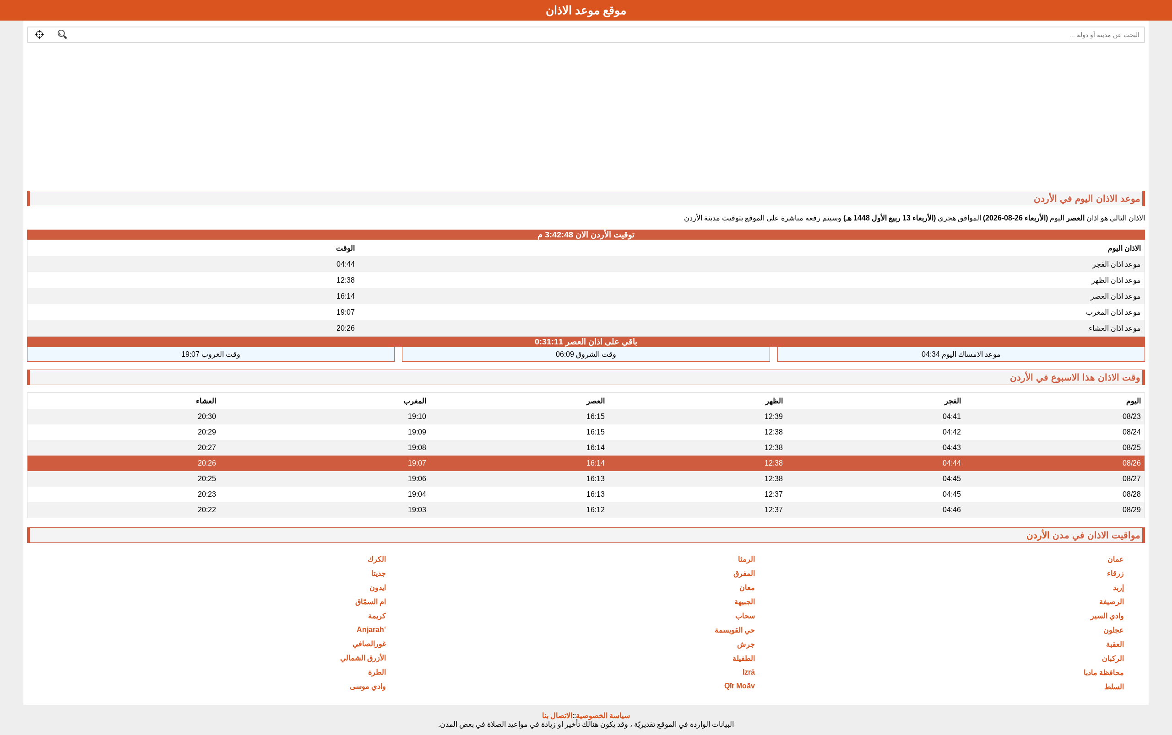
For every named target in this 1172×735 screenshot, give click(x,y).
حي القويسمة (735, 630)
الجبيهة (744, 602)
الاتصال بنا (557, 715)
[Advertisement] (870, 119)
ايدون (377, 587)
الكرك (377, 559)
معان (747, 587)
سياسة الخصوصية (603, 715)
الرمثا (746, 559)
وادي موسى (368, 686)
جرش (746, 644)
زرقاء (1115, 573)
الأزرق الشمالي (363, 658)
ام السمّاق (370, 602)
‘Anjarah (371, 629)
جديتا (378, 573)
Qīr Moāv (739, 686)
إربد (1118, 587)
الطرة (377, 672)
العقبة (1115, 644)
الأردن (1038, 535)
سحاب (745, 616)
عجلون (1113, 630)
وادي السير (1107, 616)
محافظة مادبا (1104, 672)
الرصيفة (1111, 602)
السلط (1114, 687)
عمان (1115, 559)
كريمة (377, 616)
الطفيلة (743, 658)
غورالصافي (369, 644)
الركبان (1113, 658)
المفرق (744, 573)
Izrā (749, 672)
